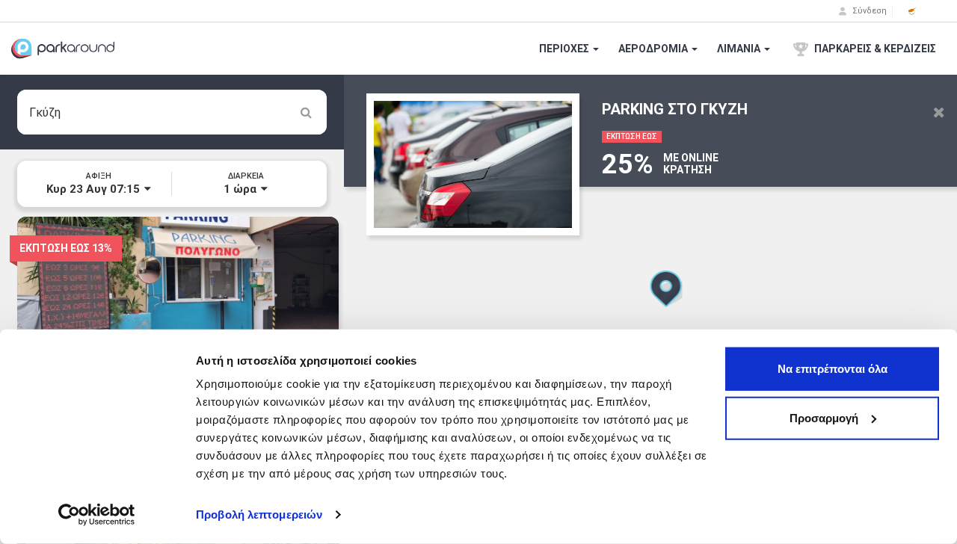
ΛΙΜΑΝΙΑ (740, 49)
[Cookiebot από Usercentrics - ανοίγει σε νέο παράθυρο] (96, 515)
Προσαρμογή (824, 417)
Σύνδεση (868, 11)
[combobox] (172, 112)
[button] (912, 11)
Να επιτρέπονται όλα (832, 368)
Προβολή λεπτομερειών (259, 514)
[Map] (650, 309)
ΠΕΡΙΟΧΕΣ (565, 49)
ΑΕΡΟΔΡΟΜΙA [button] (654, 49)
